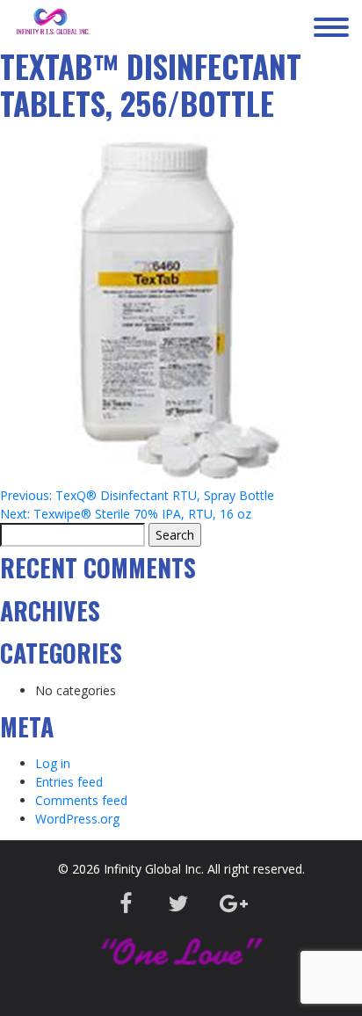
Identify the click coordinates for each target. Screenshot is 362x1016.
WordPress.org (77, 818)
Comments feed (81, 800)
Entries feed (69, 781)
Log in (52, 763)
